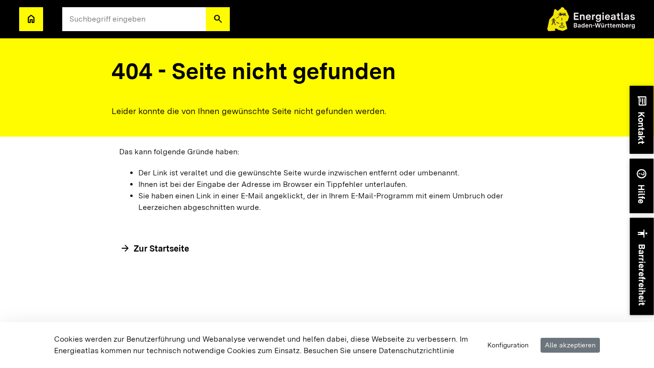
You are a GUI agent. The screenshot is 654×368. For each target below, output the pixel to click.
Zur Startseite (161, 248)
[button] (218, 19)
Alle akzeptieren (570, 345)
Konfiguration (508, 345)
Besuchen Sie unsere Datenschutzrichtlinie (379, 350)
